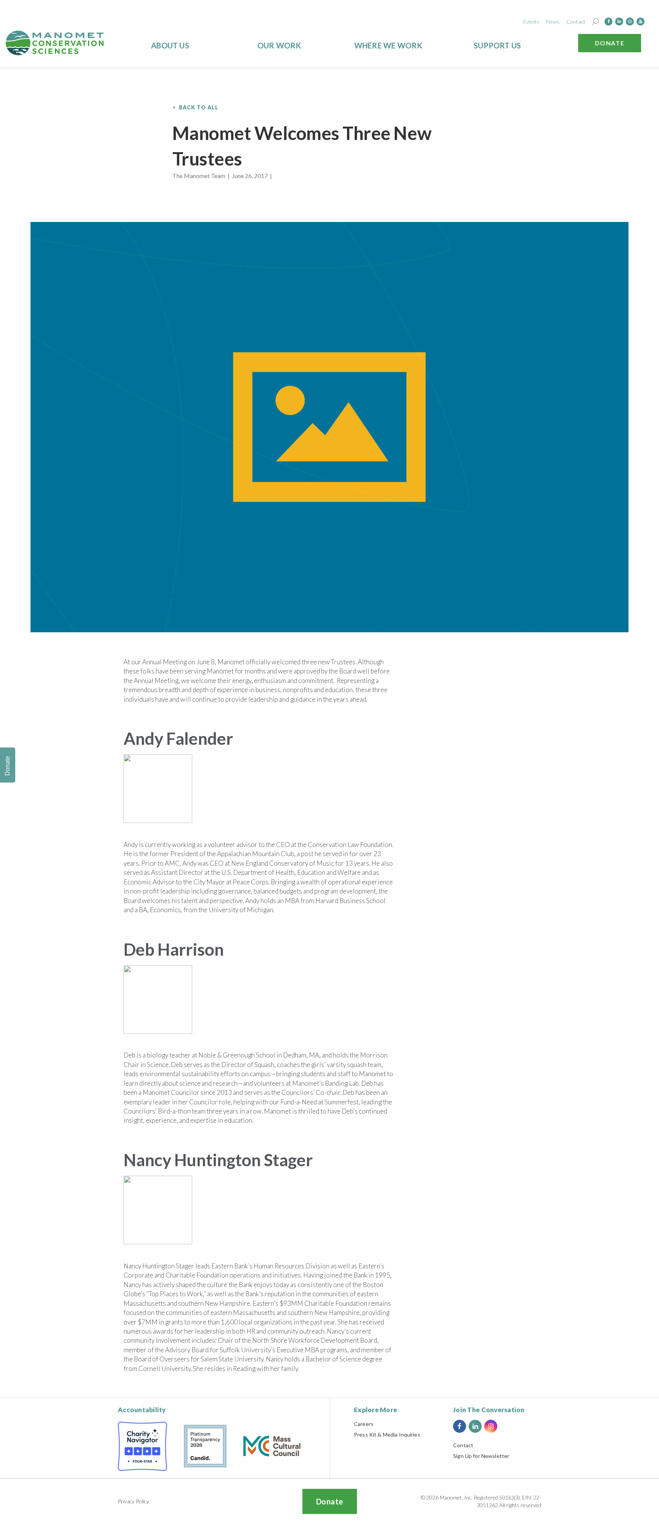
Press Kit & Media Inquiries (387, 1434)
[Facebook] (608, 22)
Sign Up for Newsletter (481, 1456)
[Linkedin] (619, 22)
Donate (610, 43)
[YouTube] (640, 22)
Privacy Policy (133, 1501)
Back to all (199, 107)
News (552, 21)
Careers (363, 1424)
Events (531, 21)
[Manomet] (55, 43)
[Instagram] (630, 22)
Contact (575, 21)
